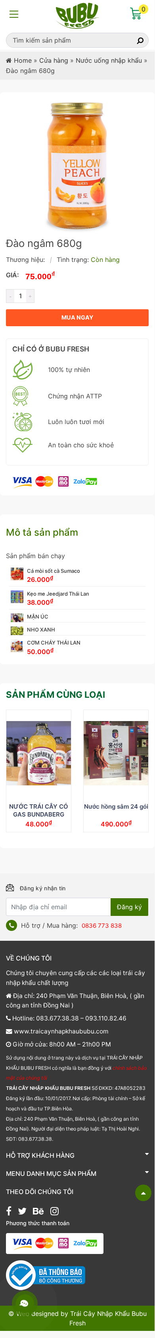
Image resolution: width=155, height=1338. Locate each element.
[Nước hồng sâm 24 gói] (116, 753)
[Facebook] (8, 1212)
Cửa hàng (53, 60)
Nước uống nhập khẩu (109, 60)
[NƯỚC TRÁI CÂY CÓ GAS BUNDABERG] (38, 753)
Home (23, 60)
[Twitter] (22, 1212)
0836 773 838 (102, 925)
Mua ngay (77, 317)
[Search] (133, 40)
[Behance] (38, 1212)
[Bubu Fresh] (77, 15)
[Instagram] (54, 1212)
